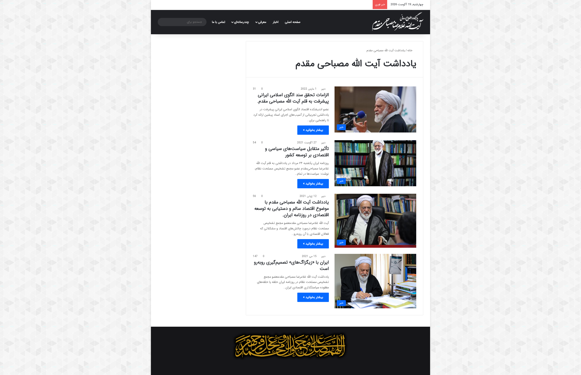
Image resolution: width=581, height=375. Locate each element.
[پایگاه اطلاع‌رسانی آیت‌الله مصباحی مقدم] (397, 21)
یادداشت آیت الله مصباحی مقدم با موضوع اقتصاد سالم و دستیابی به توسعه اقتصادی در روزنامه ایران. (291, 208)
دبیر (323, 89)
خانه (410, 50)
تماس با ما (218, 22)
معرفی (262, 22)
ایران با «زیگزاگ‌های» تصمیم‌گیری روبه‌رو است (291, 265)
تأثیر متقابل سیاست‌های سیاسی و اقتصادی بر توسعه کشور (297, 152)
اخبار (275, 22)
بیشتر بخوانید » (313, 129)
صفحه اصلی (292, 22)
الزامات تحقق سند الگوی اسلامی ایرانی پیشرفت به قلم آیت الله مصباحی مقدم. (293, 98)
